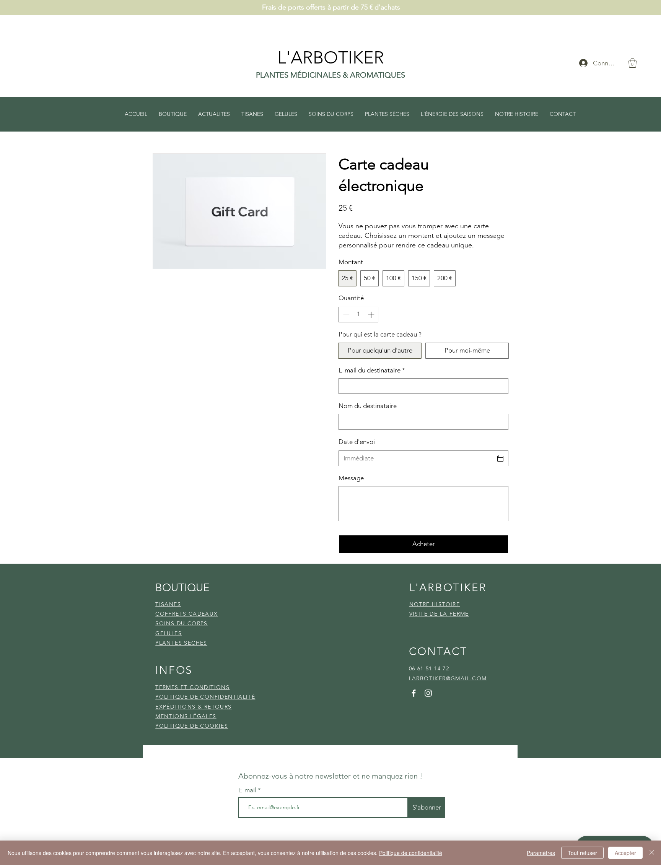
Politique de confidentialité (410, 853)
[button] (632, 63)
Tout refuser (582, 853)
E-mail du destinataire (372, 370)
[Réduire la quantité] (345, 314)
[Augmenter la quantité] (372, 314)
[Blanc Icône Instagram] (428, 693)
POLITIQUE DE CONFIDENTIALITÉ (205, 696)
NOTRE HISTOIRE (434, 604)
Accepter (625, 853)
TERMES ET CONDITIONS (192, 687)
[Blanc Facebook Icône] (413, 693)
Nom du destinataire (368, 406)
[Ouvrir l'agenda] (500, 458)
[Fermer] (651, 853)
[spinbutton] (358, 314)
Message (351, 478)
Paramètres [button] (541, 853)
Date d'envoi (357, 442)
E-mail (248, 790)
